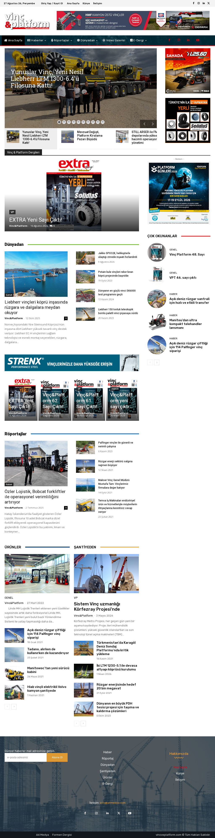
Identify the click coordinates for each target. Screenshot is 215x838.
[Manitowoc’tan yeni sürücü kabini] (14, 673)
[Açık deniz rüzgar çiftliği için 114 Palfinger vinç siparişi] (14, 635)
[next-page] (14, 706)
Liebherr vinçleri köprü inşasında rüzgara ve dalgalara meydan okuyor (36, 307)
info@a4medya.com (113, 802)
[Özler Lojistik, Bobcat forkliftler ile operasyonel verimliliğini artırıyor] (36, 463)
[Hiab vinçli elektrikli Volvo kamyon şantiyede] (14, 692)
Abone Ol (57, 757)
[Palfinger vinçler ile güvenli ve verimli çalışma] (85, 447)
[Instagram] (198, 3)
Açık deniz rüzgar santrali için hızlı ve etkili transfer (189, 301)
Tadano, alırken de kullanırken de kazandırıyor (48, 651)
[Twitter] (208, 3)
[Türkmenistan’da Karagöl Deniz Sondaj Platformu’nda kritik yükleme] (83, 648)
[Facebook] (193, 3)
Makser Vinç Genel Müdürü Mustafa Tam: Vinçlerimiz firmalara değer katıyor (114, 484)
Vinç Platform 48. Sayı (187, 254)
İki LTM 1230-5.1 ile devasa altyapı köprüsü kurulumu (117, 667)
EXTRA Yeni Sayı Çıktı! (35, 220)
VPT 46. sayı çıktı (182, 278)
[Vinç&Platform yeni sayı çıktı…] (122, 396)
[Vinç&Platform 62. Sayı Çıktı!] (54, 396)
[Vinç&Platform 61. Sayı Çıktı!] (88, 396)
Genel (9, 294)
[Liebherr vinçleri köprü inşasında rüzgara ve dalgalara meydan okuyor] (36, 274)
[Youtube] (197, 40)
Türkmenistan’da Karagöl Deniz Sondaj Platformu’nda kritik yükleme (116, 648)
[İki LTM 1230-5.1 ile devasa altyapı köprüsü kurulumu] (83, 671)
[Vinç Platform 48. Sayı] (156, 252)
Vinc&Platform (18, 225)
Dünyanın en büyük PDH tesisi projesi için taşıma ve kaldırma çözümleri (118, 707)
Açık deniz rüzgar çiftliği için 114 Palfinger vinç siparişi (46, 633)
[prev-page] (7, 706)
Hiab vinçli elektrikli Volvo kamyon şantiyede (46, 689)
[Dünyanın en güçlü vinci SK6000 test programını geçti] (85, 295)
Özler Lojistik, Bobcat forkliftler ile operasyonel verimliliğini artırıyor (35, 497)
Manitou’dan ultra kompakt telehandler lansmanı (185, 324)
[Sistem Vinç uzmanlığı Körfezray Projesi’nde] (106, 573)
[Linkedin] (203, 3)
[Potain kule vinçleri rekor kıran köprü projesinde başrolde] (85, 276)
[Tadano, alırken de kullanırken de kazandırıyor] (14, 654)
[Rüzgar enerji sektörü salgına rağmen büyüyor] (85, 466)
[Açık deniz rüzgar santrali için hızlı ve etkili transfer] (156, 298)
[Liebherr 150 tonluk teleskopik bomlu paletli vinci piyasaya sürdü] (85, 314)
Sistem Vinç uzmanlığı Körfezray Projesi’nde (97, 606)
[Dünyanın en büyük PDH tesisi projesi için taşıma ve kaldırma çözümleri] (83, 709)
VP (12, 212)
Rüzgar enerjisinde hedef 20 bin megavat (116, 686)
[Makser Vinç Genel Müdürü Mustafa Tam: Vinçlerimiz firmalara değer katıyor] (85, 485)
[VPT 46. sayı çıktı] (156, 275)
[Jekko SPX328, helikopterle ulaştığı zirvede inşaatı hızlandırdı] (85, 258)
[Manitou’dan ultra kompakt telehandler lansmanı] (156, 321)
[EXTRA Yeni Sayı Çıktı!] (72, 194)
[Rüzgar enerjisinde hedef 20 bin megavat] (83, 690)
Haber (115, 389)
